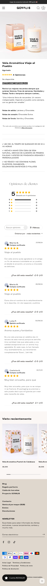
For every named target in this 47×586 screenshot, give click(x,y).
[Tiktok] (14, 543)
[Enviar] (43, 534)
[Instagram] (9, 543)
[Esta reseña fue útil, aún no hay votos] (35, 275)
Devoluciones (8, 511)
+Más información (26, 127)
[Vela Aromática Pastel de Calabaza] (19, 441)
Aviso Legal (6, 562)
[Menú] (3, 7)
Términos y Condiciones (21, 562)
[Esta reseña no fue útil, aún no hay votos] (40, 275)
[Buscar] (38, 8)
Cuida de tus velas (10, 490)
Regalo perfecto (10, 487)
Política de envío (26, 565)
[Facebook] (3, 543)
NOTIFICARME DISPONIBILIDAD (15, 83)
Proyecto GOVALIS (11, 493)
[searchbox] (14, 227)
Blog (4, 484)
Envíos (5, 508)
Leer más (29, 352)
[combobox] (29, 234)
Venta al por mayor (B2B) (13, 504)
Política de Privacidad (10, 565)
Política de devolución (10, 569)
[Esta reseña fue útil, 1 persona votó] (36, 403)
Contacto (6, 501)
